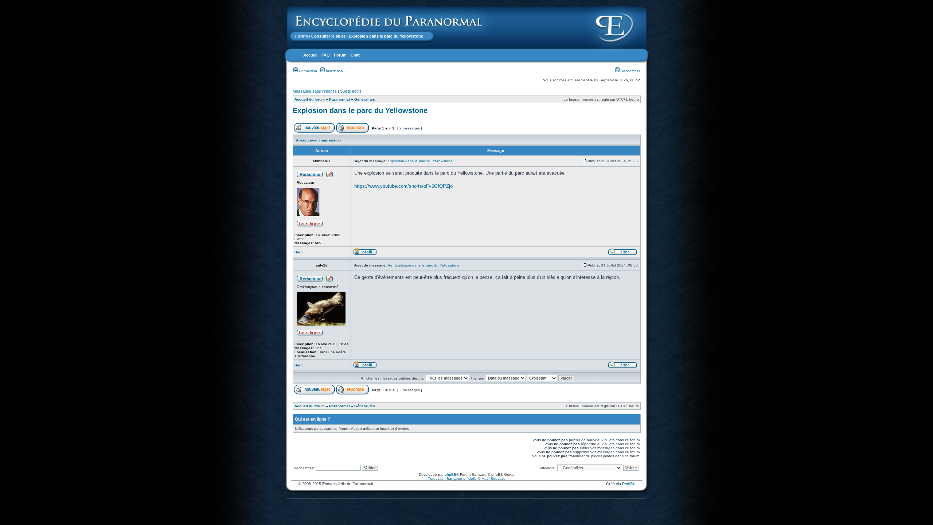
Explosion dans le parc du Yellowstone (360, 110)
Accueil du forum (309, 99)
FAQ (325, 55)
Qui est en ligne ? (312, 419)
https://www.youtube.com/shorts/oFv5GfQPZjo (403, 186)
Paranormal (339, 99)
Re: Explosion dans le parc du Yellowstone (424, 265)
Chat (355, 55)
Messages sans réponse (315, 91)
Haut (298, 252)
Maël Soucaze (493, 479)
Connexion (307, 71)
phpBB (450, 474)
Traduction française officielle (452, 479)
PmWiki (628, 484)
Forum (301, 36)
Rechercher (630, 71)
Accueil (310, 55)
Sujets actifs (351, 91)
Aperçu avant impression (318, 140)
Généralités (364, 99)
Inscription (334, 71)
